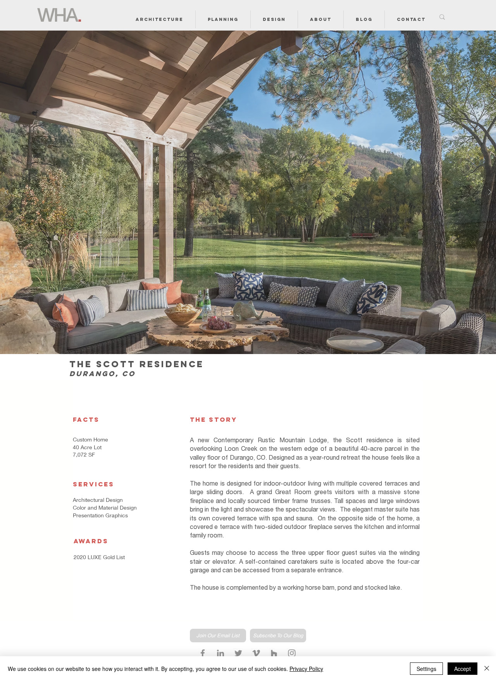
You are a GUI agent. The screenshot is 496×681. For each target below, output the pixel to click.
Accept (462, 668)
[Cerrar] (486, 668)
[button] (159, 19)
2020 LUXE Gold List (99, 557)
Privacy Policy (306, 668)
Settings (426, 668)
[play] (478, 37)
